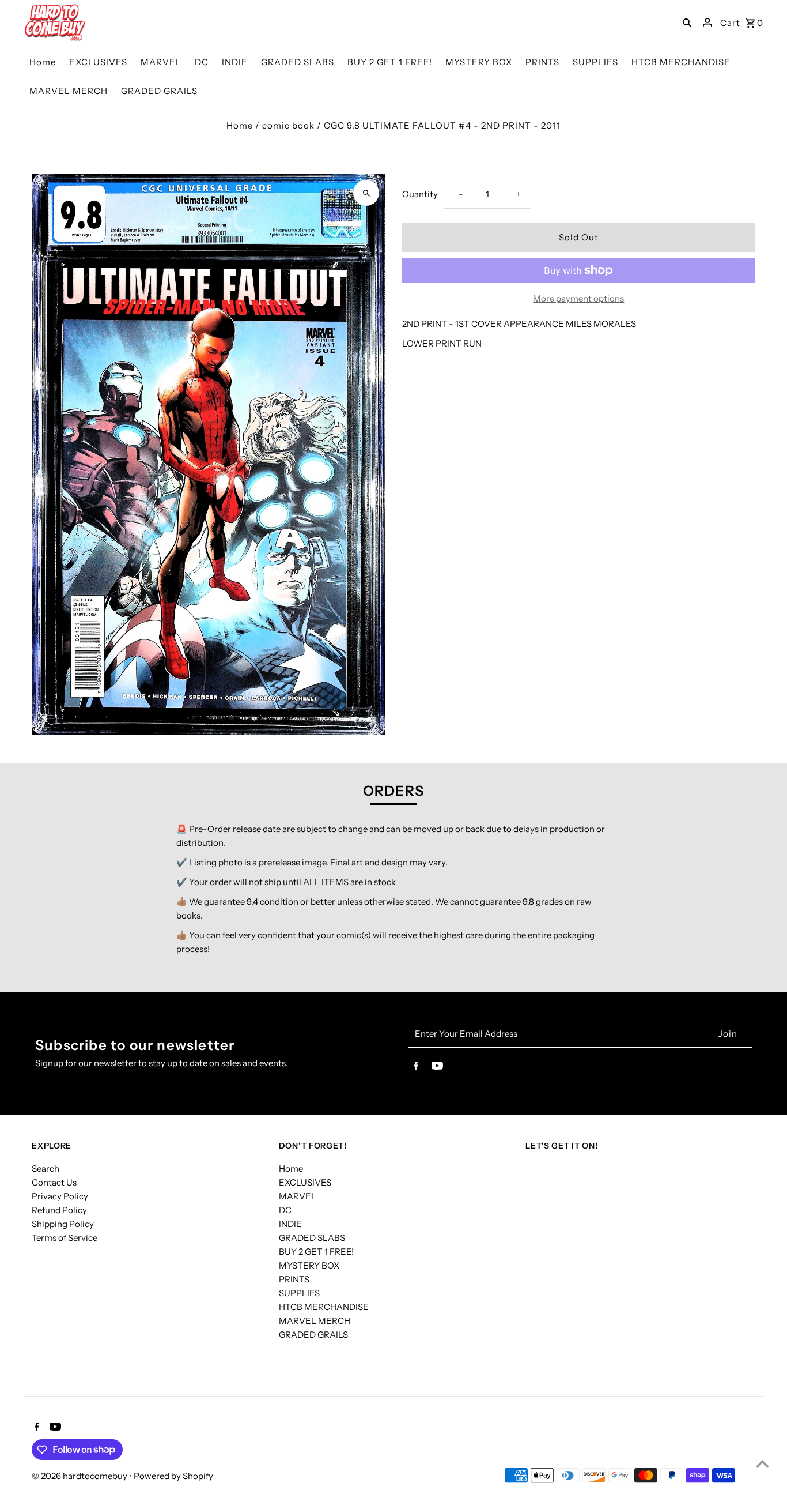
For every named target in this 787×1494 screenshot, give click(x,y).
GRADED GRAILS (313, 1334)
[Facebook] (416, 1068)
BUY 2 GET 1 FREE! (316, 1251)
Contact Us (54, 1182)
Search (45, 1168)
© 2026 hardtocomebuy (80, 1475)
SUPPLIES (299, 1293)
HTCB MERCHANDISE (324, 1306)
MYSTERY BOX (309, 1265)
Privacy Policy (60, 1196)
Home (239, 125)
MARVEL (297, 1196)
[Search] (687, 22)
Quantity (420, 194)
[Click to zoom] (366, 193)
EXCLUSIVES (305, 1182)
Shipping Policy (63, 1223)
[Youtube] (437, 1068)
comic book (288, 125)
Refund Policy (59, 1210)
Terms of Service (64, 1237)
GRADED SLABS (312, 1237)
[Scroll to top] (762, 1464)
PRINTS (294, 1279)
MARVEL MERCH (314, 1320)
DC (285, 1210)
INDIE (290, 1223)
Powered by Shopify (173, 1475)
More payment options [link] (578, 298)
